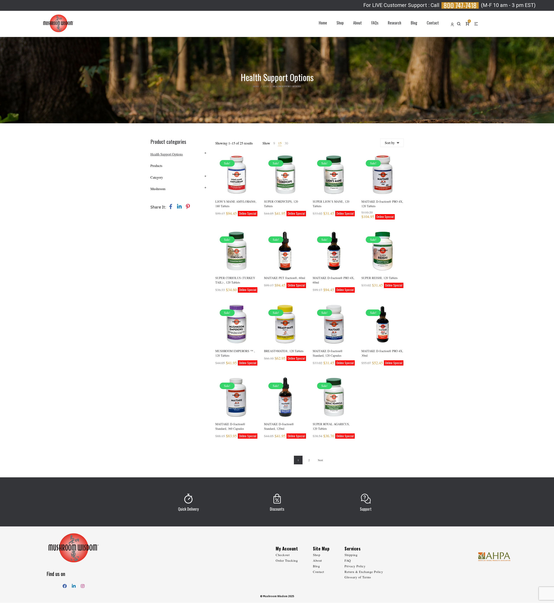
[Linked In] (74, 585)
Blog (316, 566)
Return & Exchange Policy (364, 571)
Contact (318, 571)
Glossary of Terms (358, 577)
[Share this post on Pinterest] (188, 206)
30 (286, 143)
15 (280, 143)
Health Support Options (166, 154)
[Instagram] (83, 585)
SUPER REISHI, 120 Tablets (379, 278)
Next (320, 460)
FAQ (348, 560)
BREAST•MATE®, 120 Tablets (283, 351)
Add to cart (236, 180)
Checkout (283, 555)
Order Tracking (287, 560)
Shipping (351, 555)
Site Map (321, 548)
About (317, 560)
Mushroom (157, 188)
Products (156, 165)
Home (256, 86)
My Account (287, 548)
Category (156, 177)
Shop (266, 86)
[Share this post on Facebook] (170, 206)
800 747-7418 (460, 5)
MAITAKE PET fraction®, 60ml (284, 278)
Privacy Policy (355, 566)
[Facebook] (65, 585)
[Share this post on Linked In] (179, 206)
